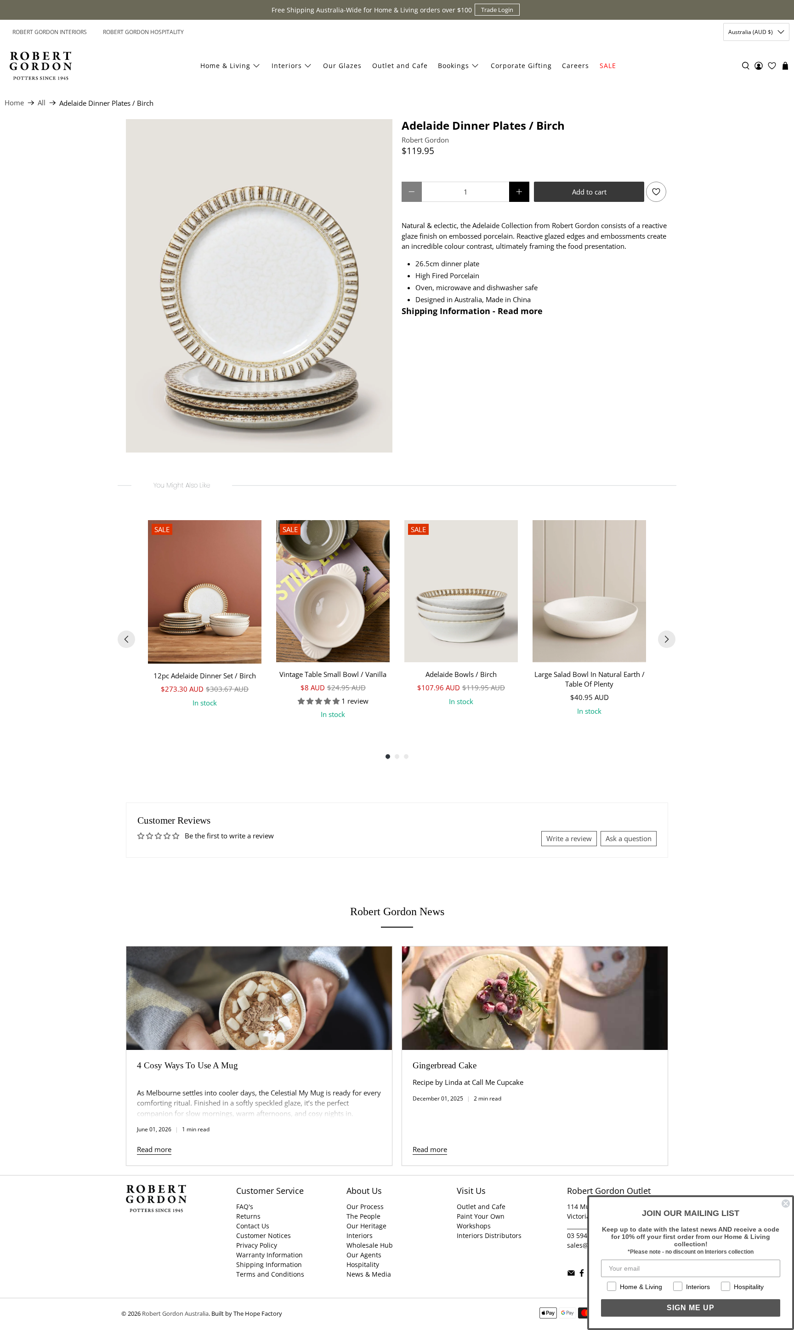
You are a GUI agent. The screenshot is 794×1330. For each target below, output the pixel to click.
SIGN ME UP (691, 1308)
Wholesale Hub (369, 1245)
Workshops (474, 1225)
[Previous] (126, 639)
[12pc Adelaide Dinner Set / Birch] (204, 592)
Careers (575, 65)
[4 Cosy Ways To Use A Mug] (259, 998)
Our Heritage (366, 1225)
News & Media (368, 1274)
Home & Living (225, 65)
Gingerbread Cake (444, 1065)
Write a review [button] (569, 838)
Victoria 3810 (587, 1216)
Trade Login (497, 10)
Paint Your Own (481, 1216)
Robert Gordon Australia (175, 1314)
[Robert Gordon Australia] (41, 66)
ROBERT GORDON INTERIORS (49, 32)
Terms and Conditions (270, 1274)
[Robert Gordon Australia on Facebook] (582, 1274)
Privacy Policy (256, 1245)
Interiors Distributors (489, 1235)
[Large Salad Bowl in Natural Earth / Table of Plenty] (589, 591)
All (41, 102)
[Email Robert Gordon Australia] (571, 1274)
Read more (154, 1149)
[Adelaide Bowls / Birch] (461, 591)
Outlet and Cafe (400, 65)
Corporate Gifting (521, 65)
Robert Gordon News (397, 911)
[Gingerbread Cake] (535, 998)
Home (14, 102)
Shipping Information (269, 1264)
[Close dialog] (785, 1203)
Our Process (365, 1206)
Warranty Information (269, 1254)
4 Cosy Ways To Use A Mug (187, 1065)
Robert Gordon (425, 139)
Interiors (287, 65)
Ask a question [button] (629, 838)
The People (363, 1216)
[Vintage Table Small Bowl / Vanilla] (333, 591)
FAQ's (244, 1206)
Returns (248, 1216)
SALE (608, 65)
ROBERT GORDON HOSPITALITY (143, 32)
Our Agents (363, 1254)
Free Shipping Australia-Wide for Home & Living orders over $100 (372, 10)
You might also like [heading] (181, 485)
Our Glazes (342, 65)
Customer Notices (263, 1235)
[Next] (666, 639)
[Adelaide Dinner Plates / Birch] (259, 286)
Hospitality (362, 1264)
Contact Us (252, 1225)
